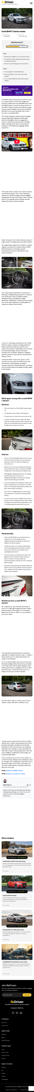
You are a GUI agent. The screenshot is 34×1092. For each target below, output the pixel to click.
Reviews (4, 1034)
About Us (4, 1022)
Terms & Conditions (11, 1090)
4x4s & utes (5, 1052)
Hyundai (4, 1067)
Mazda (3, 1073)
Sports (3, 1058)
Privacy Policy (24, 1090)
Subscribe (27, 995)
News (3, 1037)
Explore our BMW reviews (14, 770)
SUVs (3, 1049)
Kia (2, 1070)
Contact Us (5, 1025)
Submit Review (6, 1040)
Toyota (3, 1076)
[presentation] (3, 18)
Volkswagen (5, 1079)
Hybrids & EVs (5, 1055)
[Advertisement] (17, 172)
